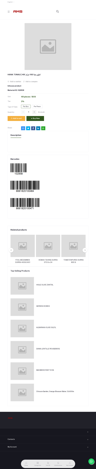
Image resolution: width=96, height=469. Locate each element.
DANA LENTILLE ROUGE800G (48, 349)
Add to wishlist (15, 82)
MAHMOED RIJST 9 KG (45, 370)
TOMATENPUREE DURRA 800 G (73, 261)
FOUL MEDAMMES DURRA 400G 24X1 (22, 261)
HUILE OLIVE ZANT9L (44, 285)
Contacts (11, 439)
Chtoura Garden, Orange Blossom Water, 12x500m (55, 391)
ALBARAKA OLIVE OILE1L (46, 327)
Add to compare (31, 82)
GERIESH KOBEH (43, 306)
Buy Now (36, 118)
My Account (12, 447)
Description (16, 135)
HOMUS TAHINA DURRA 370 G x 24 (48, 261)
